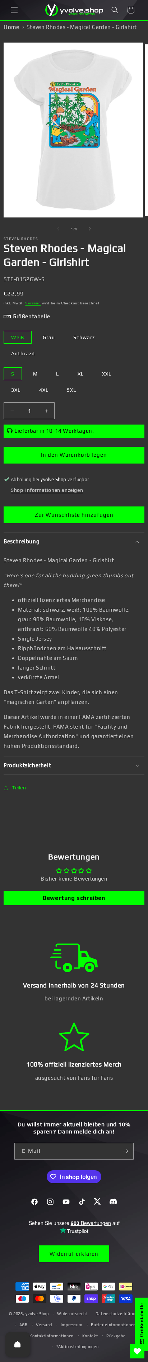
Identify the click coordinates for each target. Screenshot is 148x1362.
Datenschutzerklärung (117, 1314)
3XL (15, 390)
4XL (43, 390)
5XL (71, 390)
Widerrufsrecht (72, 1314)
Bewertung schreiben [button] (74, 898)
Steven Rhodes (21, 239)
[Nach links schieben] (58, 229)
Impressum (72, 1325)
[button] (14, 10)
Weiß (17, 337)
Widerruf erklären (74, 1254)
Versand (33, 303)
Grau (49, 337)
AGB (23, 1325)
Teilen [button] (19, 787)
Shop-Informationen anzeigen (47, 490)
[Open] (17, 1344)
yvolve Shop (37, 1314)
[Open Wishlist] (137, 1351)
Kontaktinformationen (51, 1336)
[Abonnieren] (125, 1151)
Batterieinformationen (113, 1325)
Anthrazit (23, 353)
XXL (106, 374)
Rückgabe (116, 1336)
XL (81, 374)
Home (11, 27)
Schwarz (84, 337)
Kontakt (90, 1336)
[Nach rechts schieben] (90, 229)
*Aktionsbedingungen (77, 1346)
